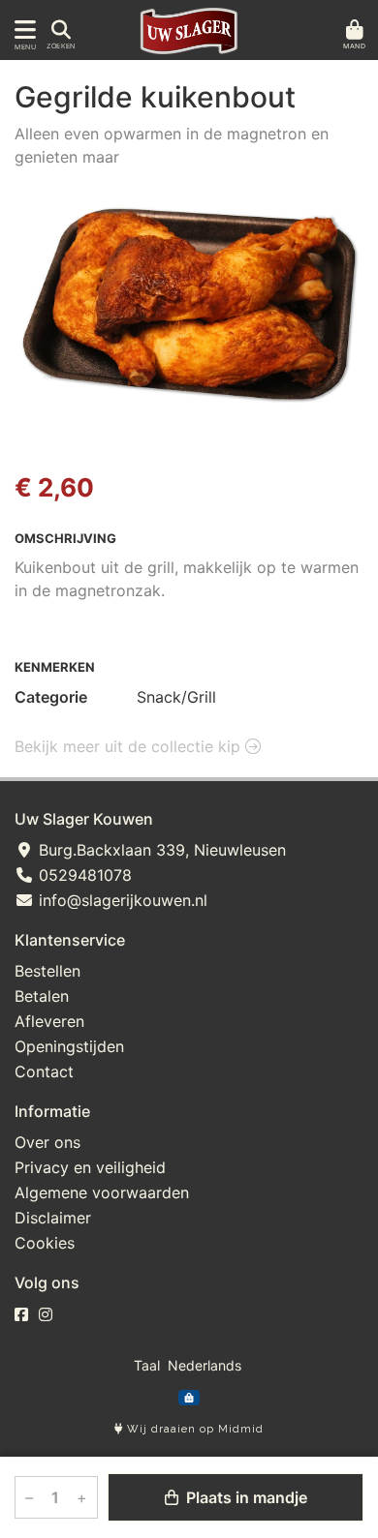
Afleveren (49, 1021)
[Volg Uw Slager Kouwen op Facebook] (21, 1314)
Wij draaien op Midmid (193, 1429)
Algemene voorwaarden (102, 1192)
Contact (44, 1071)
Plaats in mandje (244, 1497)
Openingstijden (69, 1046)
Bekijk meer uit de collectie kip (130, 746)
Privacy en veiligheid (90, 1167)
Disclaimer (53, 1217)
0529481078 (83, 875)
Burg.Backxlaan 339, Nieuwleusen (160, 849)
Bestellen (47, 970)
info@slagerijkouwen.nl (120, 900)
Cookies (45, 1242)
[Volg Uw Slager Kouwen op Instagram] (45, 1314)
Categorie (51, 697)
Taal (147, 1365)
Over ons (47, 1142)
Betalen (42, 996)
